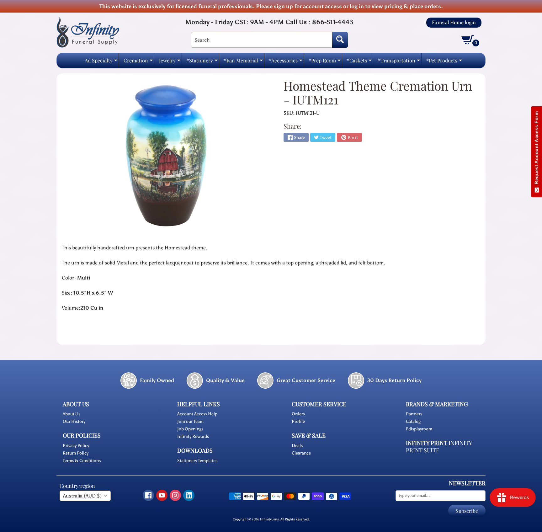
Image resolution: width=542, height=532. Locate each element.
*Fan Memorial (243, 62)
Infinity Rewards (193, 436)
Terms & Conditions (82, 460)
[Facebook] (148, 495)
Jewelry (169, 62)
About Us (71, 414)
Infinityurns (269, 519)
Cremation (138, 62)
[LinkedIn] (188, 495)
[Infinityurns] (87, 32)
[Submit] (340, 40)
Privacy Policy (76, 445)
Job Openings (190, 429)
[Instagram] (175, 495)
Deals (297, 445)
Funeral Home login (454, 22)
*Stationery (202, 62)
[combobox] (261, 40)
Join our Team (190, 421)
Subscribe (467, 511)
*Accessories (285, 62)
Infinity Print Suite (439, 446)
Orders (298, 414)
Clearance (301, 453)
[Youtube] (161, 495)
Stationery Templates (197, 460)
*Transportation (399, 62)
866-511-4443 (332, 22)
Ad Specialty (101, 62)
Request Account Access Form (536, 149)
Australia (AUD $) (82, 496)
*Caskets (359, 62)
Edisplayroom (419, 429)
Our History (74, 421)
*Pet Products (444, 62)
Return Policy (75, 453)
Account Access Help (197, 414)
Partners (414, 414)
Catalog (413, 421)
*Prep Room (325, 62)
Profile (298, 421)
